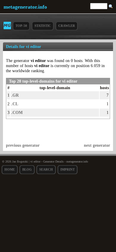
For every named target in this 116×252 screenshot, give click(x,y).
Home (9, 169)
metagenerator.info (25, 7)
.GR (15, 95)
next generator (97, 145)
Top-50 (21, 25)
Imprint (67, 169)
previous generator (23, 145)
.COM (17, 112)
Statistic (43, 25)
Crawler (66, 25)
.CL (14, 103)
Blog (27, 169)
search (46, 169)
